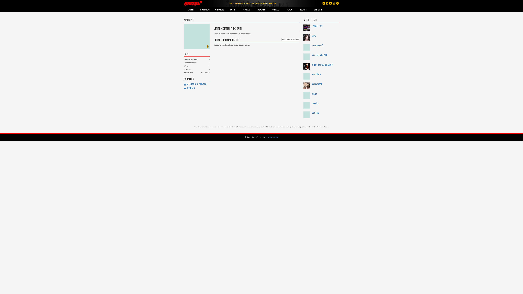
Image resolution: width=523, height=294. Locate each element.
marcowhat (317, 84)
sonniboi (315, 103)
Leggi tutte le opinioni (290, 39)
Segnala (190, 88)
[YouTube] (327, 3)
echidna (315, 113)
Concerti (247, 9)
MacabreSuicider (319, 55)
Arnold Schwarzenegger (322, 64)
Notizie (233, 9)
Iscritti (303, 9)
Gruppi (191, 9)
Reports (261, 9)
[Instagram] (337, 3)
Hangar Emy (317, 26)
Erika (314, 35)
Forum (289, 9)
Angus (314, 93)
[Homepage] (193, 3)
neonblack (316, 74)
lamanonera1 (317, 45)
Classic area (233, 3)
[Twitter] (330, 3)
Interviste (219, 9)
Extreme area (244, 3)
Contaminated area (258, 3)
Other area (271, 3)
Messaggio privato (196, 84)
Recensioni (205, 9)
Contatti (318, 9)
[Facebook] (324, 3)
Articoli (275, 9)
